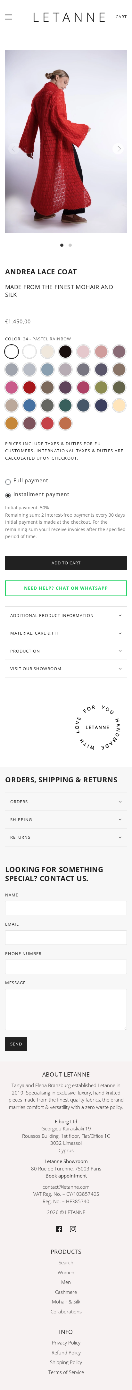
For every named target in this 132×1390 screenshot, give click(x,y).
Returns (20, 837)
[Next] (118, 148)
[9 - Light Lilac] (65, 369)
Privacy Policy (66, 1342)
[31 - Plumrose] (29, 423)
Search (66, 1262)
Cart (121, 17)
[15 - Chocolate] (47, 387)
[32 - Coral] (47, 423)
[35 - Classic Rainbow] (29, 351)
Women (66, 1272)
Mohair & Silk (66, 1301)
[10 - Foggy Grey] (83, 369)
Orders (19, 801)
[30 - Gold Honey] (11, 423)
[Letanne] (69, 16)
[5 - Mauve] (119, 351)
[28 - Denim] (101, 405)
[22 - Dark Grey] (47, 405)
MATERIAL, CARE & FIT (34, 633)
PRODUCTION (25, 651)
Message (15, 983)
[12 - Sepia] (119, 369)
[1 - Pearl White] (47, 351)
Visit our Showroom (36, 668)
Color (13, 339)
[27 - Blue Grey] (83, 405)
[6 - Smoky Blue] (11, 369)
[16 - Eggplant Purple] (65, 387)
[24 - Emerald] (65, 405)
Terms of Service (66, 1372)
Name (11, 895)
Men (66, 1282)
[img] (59, 1228)
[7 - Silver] (29, 369)
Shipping (21, 819)
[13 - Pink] (11, 387)
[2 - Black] (65, 351)
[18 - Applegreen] (101, 387)
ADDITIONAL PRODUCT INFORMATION (52, 615)
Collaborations (66, 1311)
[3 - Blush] (83, 351)
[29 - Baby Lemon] (119, 405)
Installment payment (41, 494)
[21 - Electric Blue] (29, 405)
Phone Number (23, 953)
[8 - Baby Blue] (47, 369)
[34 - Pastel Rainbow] (11, 351)
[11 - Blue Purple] (101, 369)
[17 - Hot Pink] (83, 387)
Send (16, 1044)
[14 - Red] (29, 387)
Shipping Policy (66, 1362)
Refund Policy (66, 1352)
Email (12, 924)
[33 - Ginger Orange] (65, 423)
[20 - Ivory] (11, 405)
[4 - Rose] (101, 351)
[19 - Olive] (119, 387)
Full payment (30, 480)
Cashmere (66, 1292)
